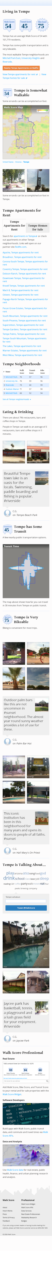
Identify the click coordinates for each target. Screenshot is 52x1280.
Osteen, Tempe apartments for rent (20, 295)
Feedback (6, 1221)
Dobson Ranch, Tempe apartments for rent (24, 273)
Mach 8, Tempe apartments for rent (20, 290)
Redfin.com (20, 247)
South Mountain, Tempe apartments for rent (25, 316)
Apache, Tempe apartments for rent (21, 252)
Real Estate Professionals (30, 1214)
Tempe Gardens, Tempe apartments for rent (25, 329)
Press (5, 1214)
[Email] (12, 1204)
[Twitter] (4, 1204)
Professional (28, 1200)
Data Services (26, 1211)
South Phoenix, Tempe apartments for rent (24, 320)
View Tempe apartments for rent (19, 74)
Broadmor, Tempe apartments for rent (22, 257)
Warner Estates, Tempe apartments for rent (25, 350)
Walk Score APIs (27, 1207)
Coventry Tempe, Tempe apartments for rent (25, 269)
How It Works (7, 1211)
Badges (24, 1221)
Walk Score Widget (12, 1094)
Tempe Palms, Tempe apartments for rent (24, 334)
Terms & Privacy (9, 1218)
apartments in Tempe (24, 236)
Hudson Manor (12, 389)
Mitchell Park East (11, 58)
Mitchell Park (11, 393)
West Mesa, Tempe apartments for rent (22, 355)
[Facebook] (8, 1204)
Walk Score (8, 1200)
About (5, 1207)
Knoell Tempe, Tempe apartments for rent (24, 286)
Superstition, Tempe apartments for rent (23, 325)
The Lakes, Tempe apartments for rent (22, 346)
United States (8, 162)
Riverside (7, 62)
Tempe (26, 162)
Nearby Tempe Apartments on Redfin (21, 68)
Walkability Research (29, 1218)
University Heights (30, 58)
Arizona (18, 162)
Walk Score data (15, 1170)
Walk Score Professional (23, 1052)
